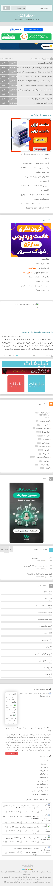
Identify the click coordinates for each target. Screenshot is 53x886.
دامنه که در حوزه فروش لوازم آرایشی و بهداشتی (35, 90)
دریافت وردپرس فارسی (39, 794)
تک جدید (48, 647)
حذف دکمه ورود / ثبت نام (42, 103)
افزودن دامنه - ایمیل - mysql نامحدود (36, 163)
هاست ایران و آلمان (42, 263)
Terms (49, 872)
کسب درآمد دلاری (45, 626)
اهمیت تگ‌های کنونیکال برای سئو (40, 99)
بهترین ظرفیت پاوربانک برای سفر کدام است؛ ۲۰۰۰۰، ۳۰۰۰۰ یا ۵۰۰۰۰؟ (27, 67)
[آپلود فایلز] (26, 32)
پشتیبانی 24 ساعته (42, 281)
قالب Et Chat (16, 336)
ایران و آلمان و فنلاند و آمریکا (39, 277)
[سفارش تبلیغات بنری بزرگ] (26, 366)
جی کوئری (46, 439)
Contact (28, 872)
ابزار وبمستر (45, 425)
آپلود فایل (48, 674)
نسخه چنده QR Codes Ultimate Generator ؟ (35, 85)
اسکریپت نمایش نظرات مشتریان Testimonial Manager (22, 827)
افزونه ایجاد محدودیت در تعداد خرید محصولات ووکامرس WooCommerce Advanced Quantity (21, 807)
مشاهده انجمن (5, 58)
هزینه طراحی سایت (45, 612)
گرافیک (47, 468)
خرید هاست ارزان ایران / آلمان (40, 115)
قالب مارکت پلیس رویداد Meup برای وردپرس (38, 566)
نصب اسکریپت (41, 784)
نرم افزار (46, 461)
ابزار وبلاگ (43, 770)
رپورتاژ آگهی (45, 443)
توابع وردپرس (42, 780)
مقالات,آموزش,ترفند (43, 457)
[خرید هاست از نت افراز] (26, 373)
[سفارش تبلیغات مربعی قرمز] (15, 391)
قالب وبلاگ (46, 454)
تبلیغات (44, 760)
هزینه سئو (48, 591)
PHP (46, 417)
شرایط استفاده (41, 787)
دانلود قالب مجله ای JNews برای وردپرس (26, 848)
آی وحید (35, 882)
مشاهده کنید (11, 753)
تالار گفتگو (43, 774)
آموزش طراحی (44, 412)
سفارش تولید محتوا (45, 619)
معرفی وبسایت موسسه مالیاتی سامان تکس (36, 76)
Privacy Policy (41, 872)
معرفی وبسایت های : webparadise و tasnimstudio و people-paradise (26, 81)
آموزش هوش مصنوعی (43, 653)
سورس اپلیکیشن (44, 446)
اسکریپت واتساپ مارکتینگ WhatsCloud (39, 574)
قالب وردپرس (47, 640)
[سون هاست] (26, 39)
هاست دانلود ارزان (45, 660)
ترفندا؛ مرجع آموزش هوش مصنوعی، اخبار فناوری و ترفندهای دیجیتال (27, 72)
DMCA (34, 872)
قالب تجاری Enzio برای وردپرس (42, 558)
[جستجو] (6, 8)
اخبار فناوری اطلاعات (42, 428)
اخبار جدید (48, 633)
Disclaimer (26, 874)
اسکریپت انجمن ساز (44, 63)
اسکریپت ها (45, 432)
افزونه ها (46, 435)
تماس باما (43, 767)
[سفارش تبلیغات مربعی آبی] (36, 391)
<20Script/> (26, 15)
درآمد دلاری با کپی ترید (43, 605)
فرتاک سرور (47, 220)
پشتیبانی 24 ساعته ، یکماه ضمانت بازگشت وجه (35, 188)
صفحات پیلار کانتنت (45, 94)
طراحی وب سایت (44, 882)
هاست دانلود (7, 882)
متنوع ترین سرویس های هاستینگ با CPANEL (35, 156)
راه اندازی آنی (44, 181)
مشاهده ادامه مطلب (8, 355)
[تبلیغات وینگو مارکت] (26, 542)
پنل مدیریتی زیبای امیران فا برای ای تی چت (37, 332)
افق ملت (48, 598)
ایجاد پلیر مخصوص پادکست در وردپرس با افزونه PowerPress (21, 817)
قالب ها (7, 336)
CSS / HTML (43, 415)
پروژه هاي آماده (44, 464)
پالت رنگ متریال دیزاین (39, 790)
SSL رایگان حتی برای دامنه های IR (36, 176)
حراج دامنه (48, 667)
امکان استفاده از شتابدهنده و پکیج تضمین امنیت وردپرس (35, 197)
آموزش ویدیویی (44, 421)
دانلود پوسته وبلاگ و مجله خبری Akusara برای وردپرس (22, 838)
